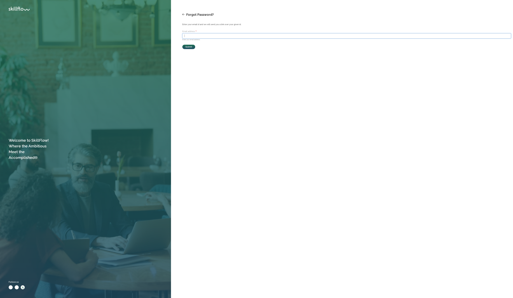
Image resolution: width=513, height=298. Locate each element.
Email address (188, 31)
